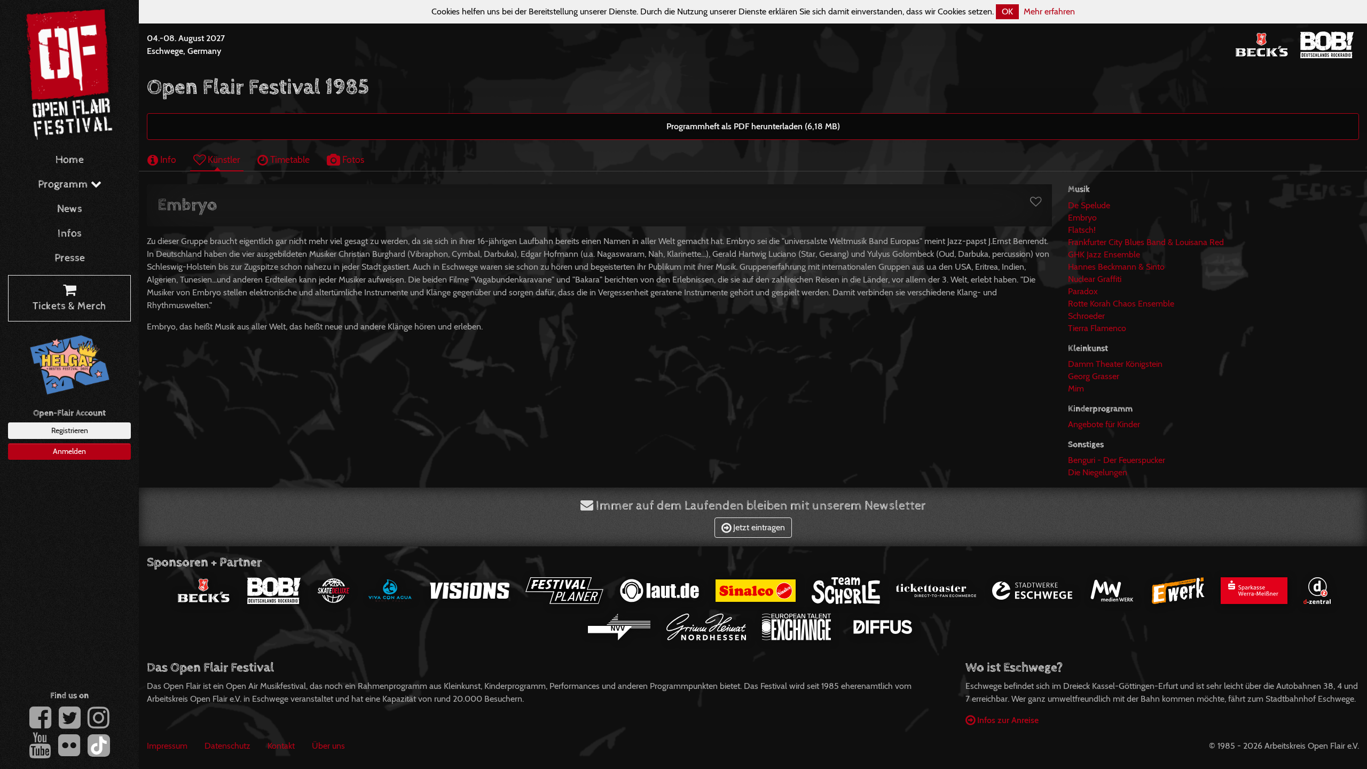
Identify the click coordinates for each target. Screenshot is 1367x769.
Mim (1076, 388)
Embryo (1082, 218)
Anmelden (69, 451)
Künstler (223, 159)
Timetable (289, 159)
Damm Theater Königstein (1115, 364)
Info (167, 159)
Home (70, 160)
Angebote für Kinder (1104, 424)
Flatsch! (1082, 230)
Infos (70, 233)
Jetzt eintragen (758, 527)
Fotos (352, 159)
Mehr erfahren (1049, 11)
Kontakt (281, 746)
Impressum (167, 746)
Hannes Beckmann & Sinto (1116, 267)
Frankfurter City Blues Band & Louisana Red (1146, 242)
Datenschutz (227, 746)
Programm (64, 184)
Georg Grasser (1093, 376)
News (69, 209)
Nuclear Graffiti (1094, 279)
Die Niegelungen (1097, 472)
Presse (69, 258)
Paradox (1083, 291)
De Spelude (1089, 205)
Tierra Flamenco (1097, 328)
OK (1007, 11)
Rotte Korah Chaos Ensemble (1121, 304)
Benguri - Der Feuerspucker (1116, 460)
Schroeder (1086, 316)
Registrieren (69, 430)
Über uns (328, 746)
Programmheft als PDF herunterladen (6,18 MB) (753, 126)
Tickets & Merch (69, 306)
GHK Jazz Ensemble (1104, 254)
